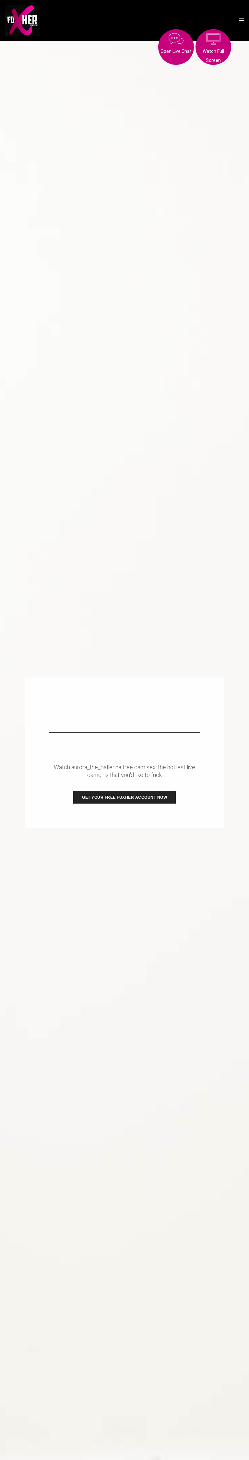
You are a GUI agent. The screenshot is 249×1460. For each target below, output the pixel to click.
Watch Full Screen (213, 56)
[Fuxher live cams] (22, 20)
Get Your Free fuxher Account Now (124, 797)
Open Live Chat (176, 51)
